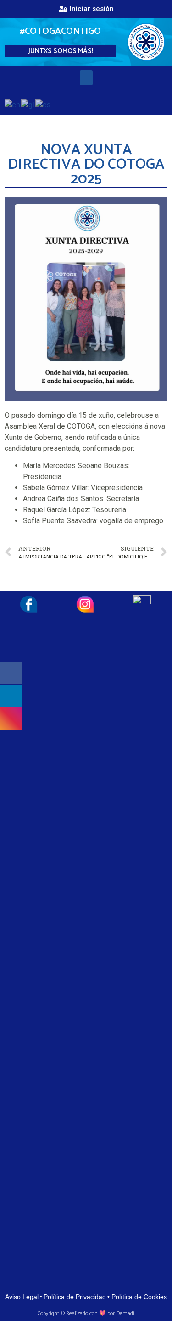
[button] (86, 9)
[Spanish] (43, 104)
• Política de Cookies (137, 1296)
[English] (13, 104)
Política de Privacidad (75, 1296)
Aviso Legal (22, 1296)
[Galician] (28, 104)
